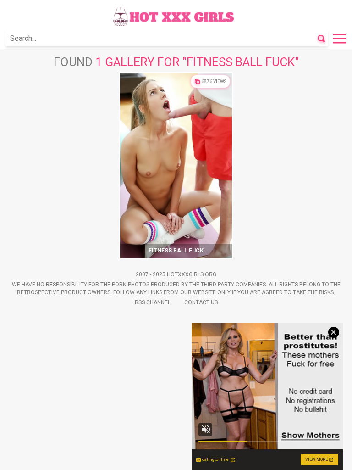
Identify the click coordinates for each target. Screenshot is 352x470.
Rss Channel (152, 302)
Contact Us (201, 302)
